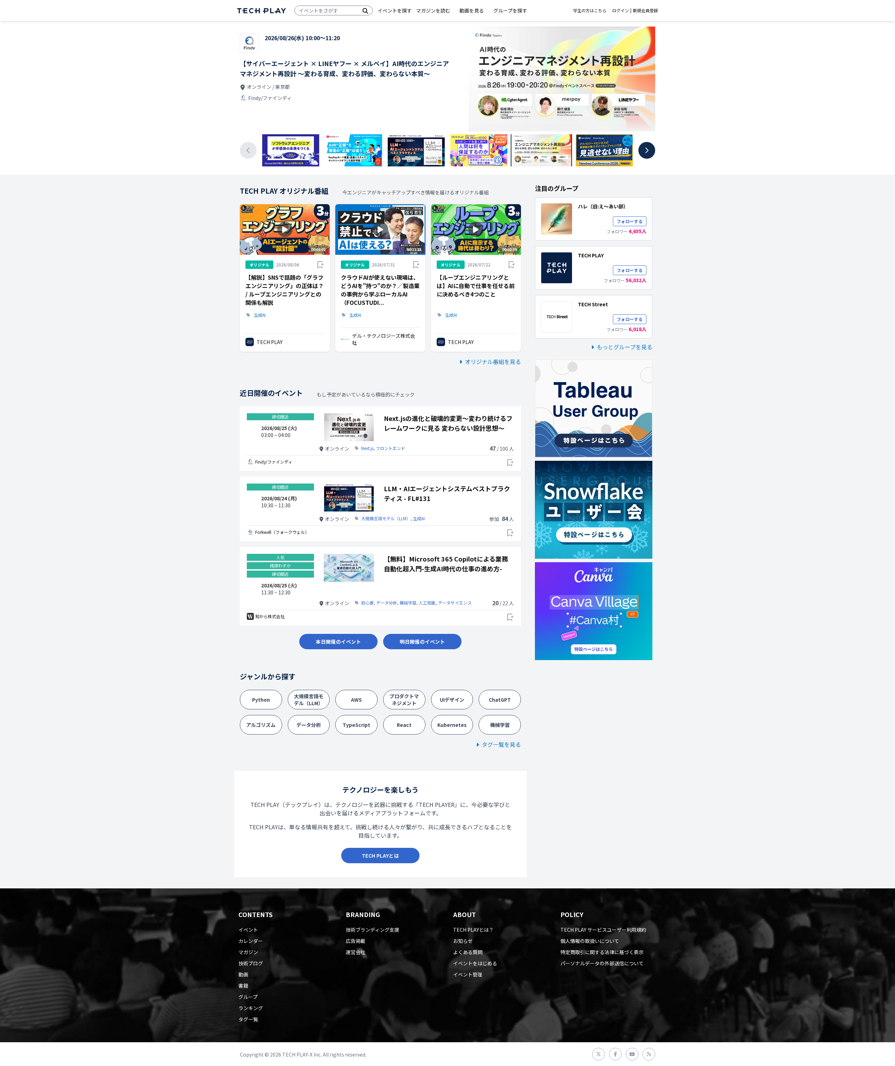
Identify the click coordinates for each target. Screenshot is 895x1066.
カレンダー (250, 940)
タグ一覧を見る (501, 744)
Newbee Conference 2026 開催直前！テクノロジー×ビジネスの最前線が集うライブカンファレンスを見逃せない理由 (342, 68)
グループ (248, 996)
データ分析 (386, 603)
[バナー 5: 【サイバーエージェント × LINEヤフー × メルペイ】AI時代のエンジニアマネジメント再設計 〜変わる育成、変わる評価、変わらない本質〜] (541, 150)
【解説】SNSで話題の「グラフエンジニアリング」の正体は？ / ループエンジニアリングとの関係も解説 (284, 290)
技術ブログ (250, 963)
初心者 (367, 603)
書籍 (243, 985)
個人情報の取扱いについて (589, 940)
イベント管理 (467, 974)
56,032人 (636, 280)
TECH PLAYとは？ (473, 929)
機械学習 (408, 603)
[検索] (365, 10)
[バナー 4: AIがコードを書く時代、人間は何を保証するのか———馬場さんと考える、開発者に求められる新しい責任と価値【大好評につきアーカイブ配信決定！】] (478, 150)
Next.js (367, 448)
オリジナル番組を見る (493, 361)
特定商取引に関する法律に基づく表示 (602, 952)
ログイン (620, 10)
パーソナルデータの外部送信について (602, 963)
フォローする (630, 221)
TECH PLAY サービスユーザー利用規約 (603, 929)
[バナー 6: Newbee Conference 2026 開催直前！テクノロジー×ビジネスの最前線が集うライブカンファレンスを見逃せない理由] (604, 150)
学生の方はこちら (590, 10)
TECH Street (593, 304)
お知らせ (463, 940)
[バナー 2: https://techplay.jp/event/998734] (353, 150)
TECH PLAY (269, 341)
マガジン (248, 952)
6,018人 (637, 328)
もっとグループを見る (624, 347)
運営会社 (355, 952)
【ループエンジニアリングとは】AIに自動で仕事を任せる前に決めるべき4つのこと (476, 285)
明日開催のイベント (422, 641)
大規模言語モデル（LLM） (385, 518)
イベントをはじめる (475, 963)
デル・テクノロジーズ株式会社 (383, 339)
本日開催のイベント (338, 641)
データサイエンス (455, 603)
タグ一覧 (248, 1019)
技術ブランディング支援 (372, 929)
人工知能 (427, 603)
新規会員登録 (645, 10)
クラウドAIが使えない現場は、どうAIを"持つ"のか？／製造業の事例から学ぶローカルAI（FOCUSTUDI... (380, 290)
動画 (243, 974)
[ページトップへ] (261, 10)
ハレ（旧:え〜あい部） (603, 206)
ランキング (250, 1007)
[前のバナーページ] (248, 150)
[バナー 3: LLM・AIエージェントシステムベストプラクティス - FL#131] (416, 150)
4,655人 (637, 231)
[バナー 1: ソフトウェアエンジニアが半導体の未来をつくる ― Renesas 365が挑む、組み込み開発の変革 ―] (290, 150)
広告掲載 (355, 940)
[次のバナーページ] (646, 150)
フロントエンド (390, 448)
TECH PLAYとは (380, 855)
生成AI (260, 315)
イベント (248, 929)
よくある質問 (467, 952)
